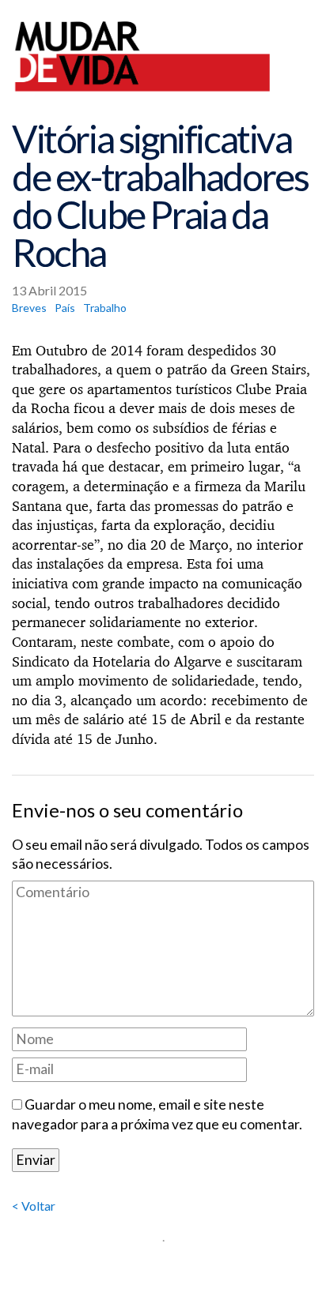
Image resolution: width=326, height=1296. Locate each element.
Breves (29, 307)
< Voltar (33, 1205)
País (65, 307)
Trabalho (105, 307)
